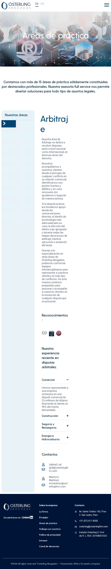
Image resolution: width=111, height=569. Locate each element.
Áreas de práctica (48, 523)
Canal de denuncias (49, 546)
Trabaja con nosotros (50, 528)
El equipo (43, 517)
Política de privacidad (49, 534)
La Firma (43, 511)
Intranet (43, 540)
